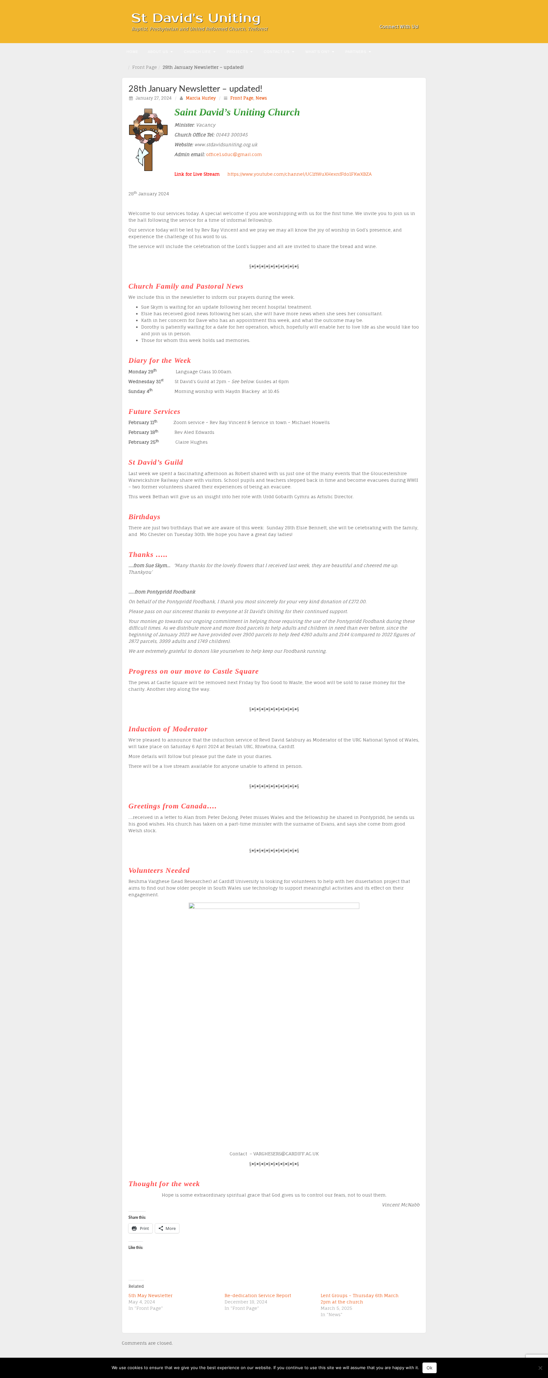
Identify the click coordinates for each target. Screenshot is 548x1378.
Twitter (405, 18)
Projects (237, 52)
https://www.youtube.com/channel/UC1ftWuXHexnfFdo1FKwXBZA (299, 174)
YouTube (414, 18)
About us (158, 52)
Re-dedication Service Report (258, 1295)
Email (380, 18)
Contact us (277, 52)
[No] (540, 1368)
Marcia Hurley (201, 98)
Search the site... (420, 51)
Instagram (397, 18)
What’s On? (317, 52)
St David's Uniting (196, 18)
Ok (430, 1367)
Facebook (388, 18)
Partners (355, 52)
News (261, 98)
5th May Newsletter (150, 1295)
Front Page (144, 67)
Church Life (197, 52)
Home (132, 52)
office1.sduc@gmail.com (234, 154)
